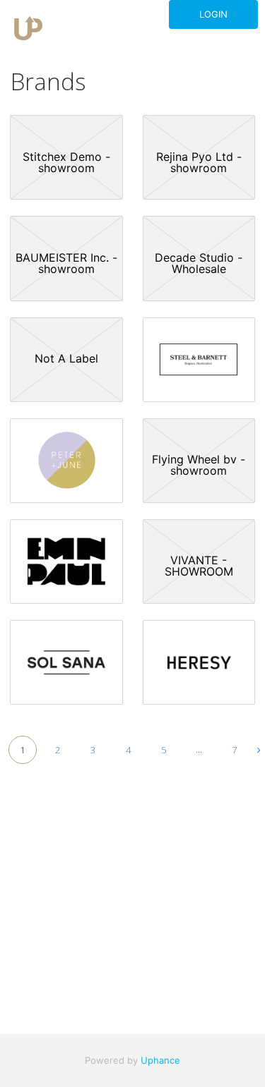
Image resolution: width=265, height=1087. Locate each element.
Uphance (160, 1060)
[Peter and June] (66, 460)
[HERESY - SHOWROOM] (199, 662)
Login (213, 14)
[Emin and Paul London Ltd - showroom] (66, 561)
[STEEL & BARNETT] (199, 359)
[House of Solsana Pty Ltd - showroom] (66, 662)
